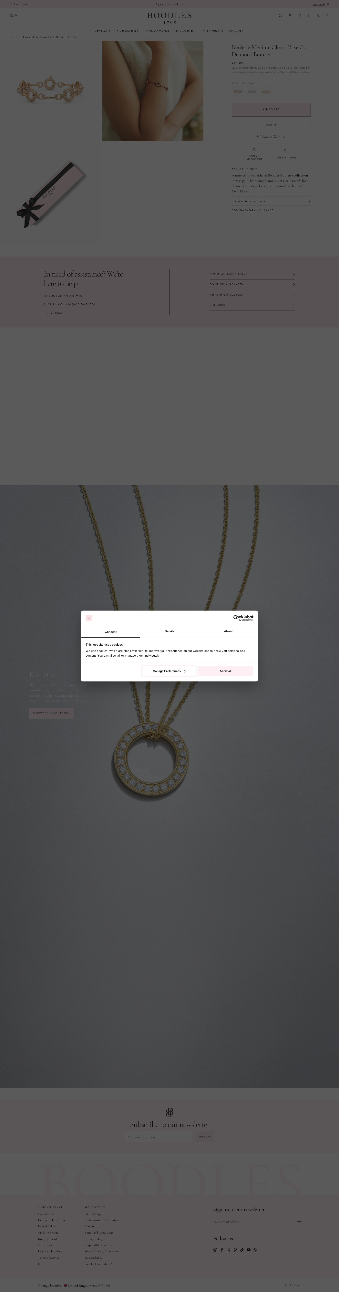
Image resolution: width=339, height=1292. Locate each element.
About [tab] (228, 631)
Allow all (225, 671)
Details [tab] (169, 631)
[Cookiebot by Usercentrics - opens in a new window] (236, 618)
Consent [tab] (111, 631)
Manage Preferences (167, 671)
